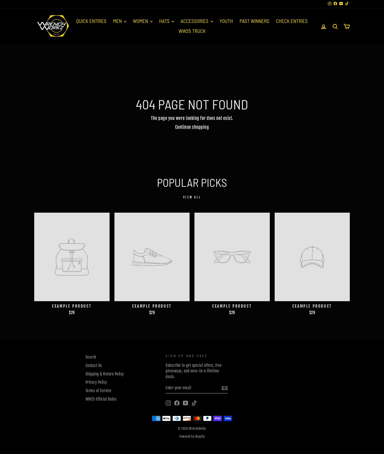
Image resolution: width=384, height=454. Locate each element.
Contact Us (94, 365)
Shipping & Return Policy (105, 374)
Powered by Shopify (192, 436)
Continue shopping (192, 127)
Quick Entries (91, 21)
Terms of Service (99, 390)
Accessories (195, 21)
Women (141, 21)
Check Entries (292, 21)
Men (118, 21)
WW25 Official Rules (101, 399)
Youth (226, 21)
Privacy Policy (96, 382)
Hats (165, 21)
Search (91, 357)
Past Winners (254, 21)
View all (192, 197)
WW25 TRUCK (192, 31)
